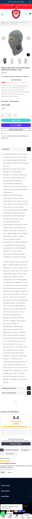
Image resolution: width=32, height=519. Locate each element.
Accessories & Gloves (14, 136)
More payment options (16, 129)
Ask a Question (14, 101)
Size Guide (4, 101)
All (2, 450)
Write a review (16, 444)
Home (3, 22)
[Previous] (3, 38)
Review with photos (12, 450)
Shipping (12, 76)
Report (10, 472)
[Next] (28, 38)
